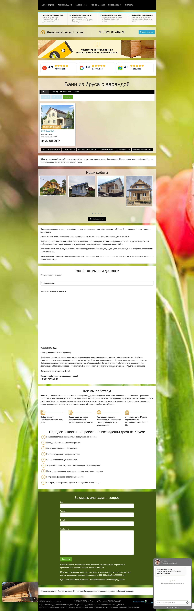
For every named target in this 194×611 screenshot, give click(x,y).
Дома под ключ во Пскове (65, 32)
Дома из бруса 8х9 (69, 149)
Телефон (63, 511)
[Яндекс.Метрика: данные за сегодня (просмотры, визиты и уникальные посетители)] (150, 601)
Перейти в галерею (97, 219)
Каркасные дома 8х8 (106, 149)
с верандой (67, 97)
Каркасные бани (98, 5)
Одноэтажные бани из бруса (142, 149)
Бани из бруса (81, 5)
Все (77, 92)
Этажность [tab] (67, 92)
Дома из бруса (48, 5)
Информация (113, 5)
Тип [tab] (45, 92)
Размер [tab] (54, 92)
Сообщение (64, 529)
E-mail (62, 520)
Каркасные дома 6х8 (123, 149)
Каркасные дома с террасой (87, 149)
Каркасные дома (65, 5)
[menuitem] (48, 5)
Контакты (129, 5)
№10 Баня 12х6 (47, 131)
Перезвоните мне (146, 32)
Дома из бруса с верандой (51, 149)
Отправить (66, 559)
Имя (61, 502)
